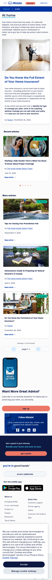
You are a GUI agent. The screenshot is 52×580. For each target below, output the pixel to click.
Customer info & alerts (37, 514)
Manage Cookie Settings (23, 571)
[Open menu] (5, 3)
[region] (24, 551)
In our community (12, 505)
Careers (8, 513)
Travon (10, 326)
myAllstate (43, 3)
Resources (6, 9)
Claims (30, 510)
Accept (24, 564)
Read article (9, 177)
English (6, 557)
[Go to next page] (38, 349)
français (14, 557)
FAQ (29, 518)
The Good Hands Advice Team (20, 168)
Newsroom (9, 517)
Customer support (35, 503)
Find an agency (34, 506)
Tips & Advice (10, 520)
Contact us (9, 509)
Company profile (11, 502)
